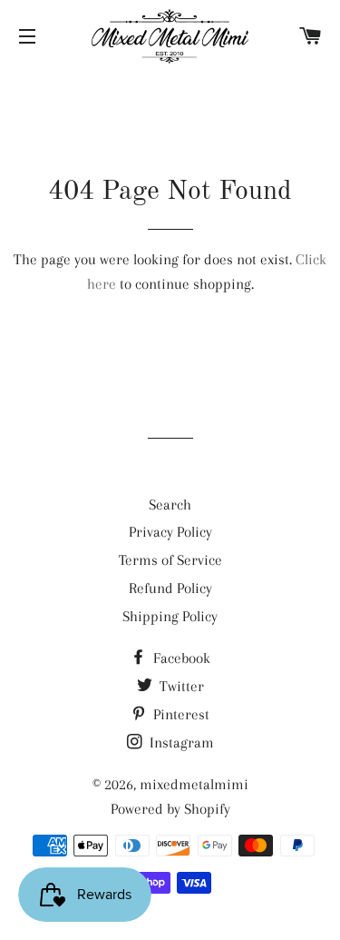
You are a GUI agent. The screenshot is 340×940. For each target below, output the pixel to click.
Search (170, 504)
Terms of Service (170, 560)
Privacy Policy (170, 531)
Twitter (180, 686)
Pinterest (179, 714)
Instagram (180, 742)
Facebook (180, 658)
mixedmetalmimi (194, 784)
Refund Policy (170, 588)
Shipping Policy (170, 616)
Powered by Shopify (170, 808)
